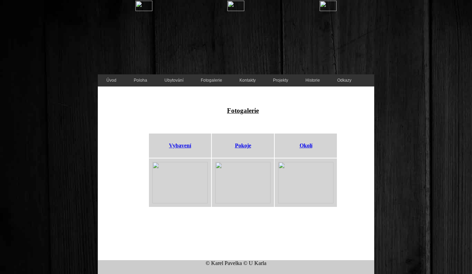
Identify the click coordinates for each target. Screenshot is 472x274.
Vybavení (180, 145)
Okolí (306, 145)
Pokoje (243, 145)
